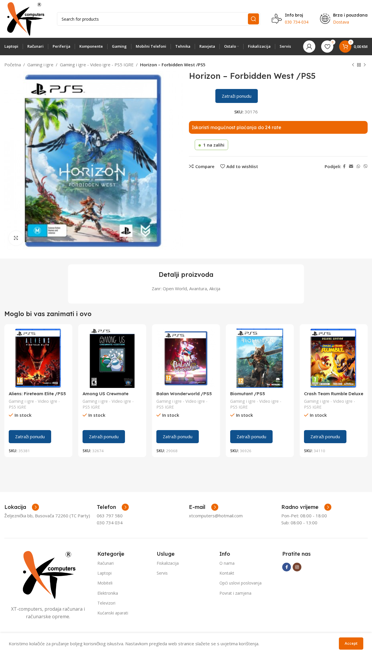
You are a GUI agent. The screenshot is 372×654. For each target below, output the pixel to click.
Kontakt (226, 573)
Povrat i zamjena (235, 593)
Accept (351, 643)
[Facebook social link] (344, 166)
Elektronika (107, 593)
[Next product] (365, 65)
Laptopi (104, 573)
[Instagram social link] (297, 567)
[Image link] (48, 574)
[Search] (253, 18)
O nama (227, 563)
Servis (162, 573)
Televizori (106, 603)
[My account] (309, 46)
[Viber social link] (365, 166)
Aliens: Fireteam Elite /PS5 (37, 393)
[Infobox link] (113, 507)
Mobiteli (104, 583)
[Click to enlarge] (16, 238)
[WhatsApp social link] (358, 166)
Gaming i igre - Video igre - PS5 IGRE (97, 64)
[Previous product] (353, 65)
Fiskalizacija (168, 563)
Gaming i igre (40, 64)
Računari (105, 563)
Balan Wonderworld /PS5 (184, 393)
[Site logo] (24, 18)
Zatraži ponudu (236, 96)
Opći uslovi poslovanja (240, 583)
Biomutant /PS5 (247, 393)
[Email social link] (351, 166)
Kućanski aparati (112, 613)
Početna (12, 64)
